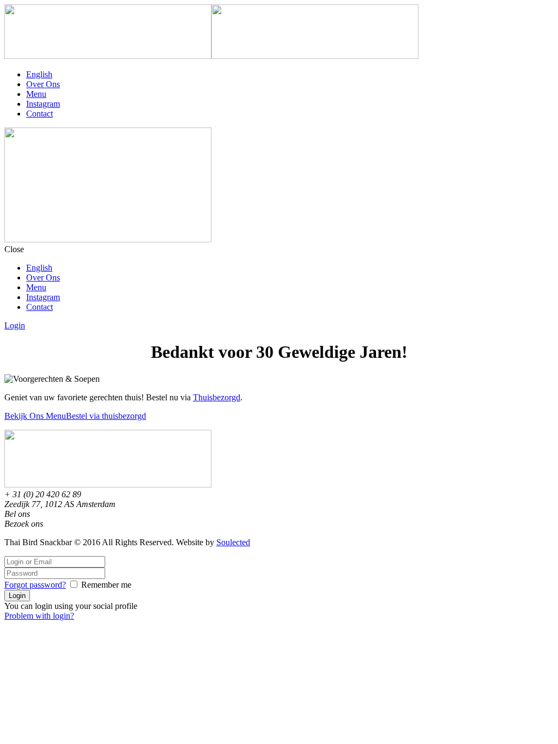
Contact (39, 113)
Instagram (43, 103)
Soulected (233, 542)
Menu (36, 94)
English (39, 74)
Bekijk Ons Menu (35, 415)
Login (14, 325)
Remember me (106, 584)
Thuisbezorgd (216, 397)
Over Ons (43, 84)
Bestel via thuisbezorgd (106, 415)
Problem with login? (39, 615)
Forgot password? (35, 584)
